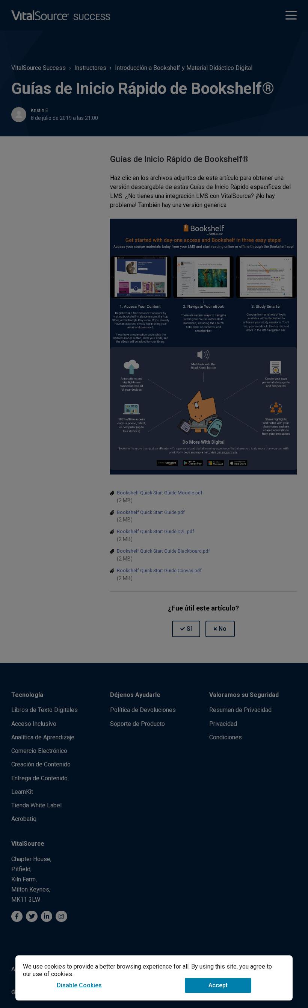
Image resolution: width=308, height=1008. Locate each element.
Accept (218, 985)
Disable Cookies (79, 985)
